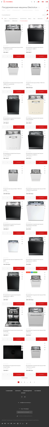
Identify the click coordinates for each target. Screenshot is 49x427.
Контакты (17, 390)
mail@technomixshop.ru (25, 402)
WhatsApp (25, 397)
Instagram (22, 397)
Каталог (23, 392)
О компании (9, 390)
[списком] (45, 15)
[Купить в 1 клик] (22, 29)
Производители (27, 390)
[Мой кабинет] (34, 1)
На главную (38, 390)
